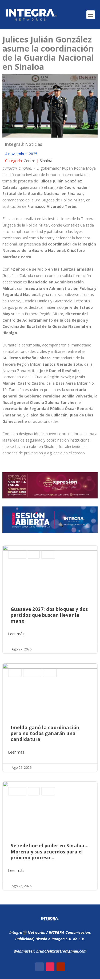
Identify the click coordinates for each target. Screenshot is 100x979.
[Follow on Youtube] (61, 966)
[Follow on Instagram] (50, 966)
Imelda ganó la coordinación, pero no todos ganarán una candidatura (50, 717)
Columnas (17, 554)
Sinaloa (46, 160)
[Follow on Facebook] (39, 966)
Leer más (16, 633)
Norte (33, 554)
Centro (29, 160)
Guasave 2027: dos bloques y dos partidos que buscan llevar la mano (50, 599)
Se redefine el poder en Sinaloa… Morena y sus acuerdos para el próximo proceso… (50, 836)
